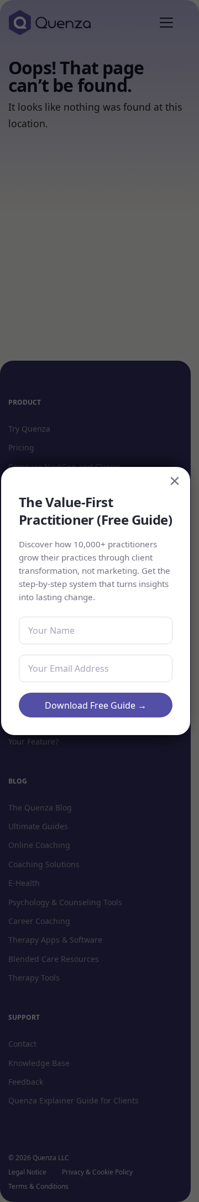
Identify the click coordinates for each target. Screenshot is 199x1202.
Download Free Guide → (95, 705)
